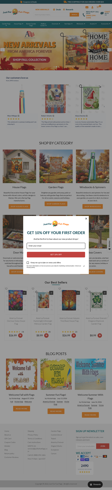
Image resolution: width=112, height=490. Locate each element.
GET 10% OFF (56, 255)
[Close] (86, 218)
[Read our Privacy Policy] (84, 266)
